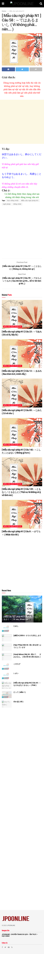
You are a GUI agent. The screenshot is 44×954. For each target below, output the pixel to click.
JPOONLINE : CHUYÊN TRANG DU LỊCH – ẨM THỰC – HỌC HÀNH (20, 935)
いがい (16, 673)
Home (4, 11)
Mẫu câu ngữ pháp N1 (16, 11)
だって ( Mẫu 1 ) (19, 692)
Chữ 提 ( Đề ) (18, 702)
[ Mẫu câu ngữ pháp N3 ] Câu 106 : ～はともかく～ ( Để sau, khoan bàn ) (21, 617)
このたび (16, 664)
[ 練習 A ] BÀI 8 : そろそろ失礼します (27, 635)
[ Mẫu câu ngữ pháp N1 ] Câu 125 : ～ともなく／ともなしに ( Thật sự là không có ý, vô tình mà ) (21, 492)
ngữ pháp (7, 204)
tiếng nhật (17, 204)
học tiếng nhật (12, 200)
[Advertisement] (22, 122)
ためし (16, 626)
